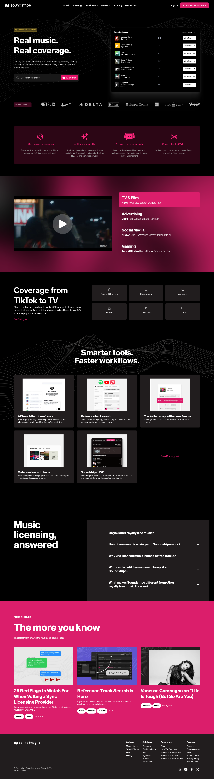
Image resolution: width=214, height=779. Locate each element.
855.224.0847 (193, 761)
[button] (154, 533)
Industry (19, 717)
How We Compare (169, 749)
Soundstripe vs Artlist (170, 755)
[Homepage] (18, 5)
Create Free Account (194, 5)
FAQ (189, 752)
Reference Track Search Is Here (105, 693)
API (144, 752)
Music (66, 5)
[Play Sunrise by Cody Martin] (117, 76)
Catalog (77, 5)
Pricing (118, 5)
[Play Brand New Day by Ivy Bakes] (117, 45)
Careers (190, 746)
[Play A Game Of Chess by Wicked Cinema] (117, 68)
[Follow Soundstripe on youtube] (185, 770)
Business (91, 5)
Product (91, 711)
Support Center (193, 749)
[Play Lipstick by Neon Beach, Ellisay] (117, 53)
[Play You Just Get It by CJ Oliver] (117, 38)
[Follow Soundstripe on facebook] (192, 770)
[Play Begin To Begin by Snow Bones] (117, 61)
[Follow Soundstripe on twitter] (197, 770)
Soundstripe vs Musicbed (172, 758)
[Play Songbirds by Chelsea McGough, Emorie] (117, 84)
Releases (146, 706)
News (81, 711)
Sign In (174, 5)
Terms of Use (193, 755)
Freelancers (148, 761)
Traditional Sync (150, 749)
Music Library (132, 746)
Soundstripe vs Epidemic (171, 752)
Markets (105, 5)
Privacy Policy (193, 758)
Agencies (147, 755)
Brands (146, 758)
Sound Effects (132, 749)
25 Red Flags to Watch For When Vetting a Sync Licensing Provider (41, 696)
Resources (131, 5)
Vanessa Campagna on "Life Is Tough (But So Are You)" (170, 693)
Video (128, 752)
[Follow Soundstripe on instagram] (180, 770)
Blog (163, 746)
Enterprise (147, 746)
